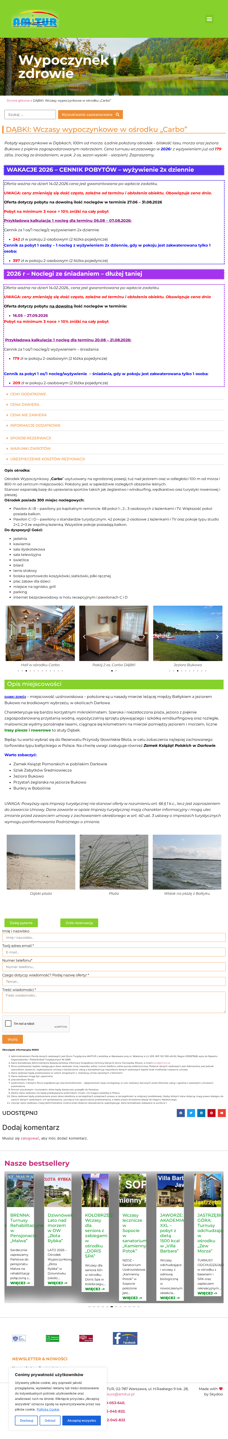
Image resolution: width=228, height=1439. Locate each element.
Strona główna (18, 100)
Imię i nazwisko (15, 931)
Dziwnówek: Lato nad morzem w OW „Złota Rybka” (23, 1227)
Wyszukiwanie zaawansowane (88, 114)
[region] (58, 1398)
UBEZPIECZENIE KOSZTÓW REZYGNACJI (47, 459)
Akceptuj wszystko (81, 1420)
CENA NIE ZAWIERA (28, 415)
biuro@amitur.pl (161, 1062)
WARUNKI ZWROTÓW (30, 448)
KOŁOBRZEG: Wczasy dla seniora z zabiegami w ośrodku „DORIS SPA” (62, 1235)
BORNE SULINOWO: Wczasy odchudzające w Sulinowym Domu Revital (212, 1233)
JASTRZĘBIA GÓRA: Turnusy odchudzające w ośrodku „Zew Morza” (175, 1233)
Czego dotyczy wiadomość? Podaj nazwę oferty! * (45, 975)
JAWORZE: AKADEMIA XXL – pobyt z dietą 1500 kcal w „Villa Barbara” (134, 1233)
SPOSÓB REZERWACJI (30, 438)
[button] (209, 19)
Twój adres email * (18, 946)
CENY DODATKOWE (28, 394)
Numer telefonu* (17, 960)
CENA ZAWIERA (24, 404)
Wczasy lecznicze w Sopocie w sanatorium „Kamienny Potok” (97, 1233)
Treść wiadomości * (19, 990)
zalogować (30, 1138)
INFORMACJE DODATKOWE (35, 425)
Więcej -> (20, 1283)
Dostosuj (26, 1420)
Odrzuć (50, 1420)
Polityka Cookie (48, 1409)
